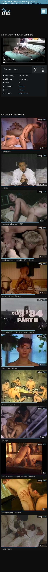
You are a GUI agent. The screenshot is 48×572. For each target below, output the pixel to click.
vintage (21, 90)
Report (16, 69)
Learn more (36, 3)
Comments (8, 69)
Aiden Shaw (23, 93)
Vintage (21, 86)
